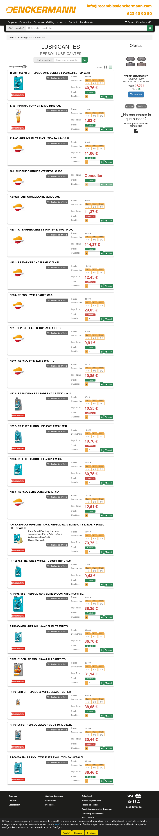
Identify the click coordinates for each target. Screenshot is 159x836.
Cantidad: (75, 96)
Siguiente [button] (142, 106)
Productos (39, 22)
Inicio (11, 37)
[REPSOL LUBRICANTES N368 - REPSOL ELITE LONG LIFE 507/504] (18, 502)
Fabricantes (25, 22)
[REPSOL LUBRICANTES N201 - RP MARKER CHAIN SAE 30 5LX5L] (18, 272)
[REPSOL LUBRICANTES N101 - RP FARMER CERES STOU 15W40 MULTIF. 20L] (18, 240)
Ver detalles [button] (136, 94)
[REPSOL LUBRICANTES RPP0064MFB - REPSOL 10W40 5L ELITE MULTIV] (18, 637)
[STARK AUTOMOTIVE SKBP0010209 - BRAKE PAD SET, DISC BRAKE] (136, 61)
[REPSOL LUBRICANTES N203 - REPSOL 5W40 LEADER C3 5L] (18, 305)
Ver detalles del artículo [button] (57, 78)
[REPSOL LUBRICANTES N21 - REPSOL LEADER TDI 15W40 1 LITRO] (18, 338)
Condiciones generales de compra (97, 809)
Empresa (12, 22)
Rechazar (78, 832)
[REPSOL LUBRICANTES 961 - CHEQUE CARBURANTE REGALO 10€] (18, 181)
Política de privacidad (91, 800)
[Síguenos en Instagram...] (138, 801)
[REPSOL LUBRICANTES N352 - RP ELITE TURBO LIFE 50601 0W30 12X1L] (18, 436)
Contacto (73, 22)
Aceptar (66, 832)
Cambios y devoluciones (93, 813)
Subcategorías (24, 37)
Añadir (109, 96)
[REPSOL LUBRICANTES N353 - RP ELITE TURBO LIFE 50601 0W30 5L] (18, 469)
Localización (86, 22)
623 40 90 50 (134, 807)
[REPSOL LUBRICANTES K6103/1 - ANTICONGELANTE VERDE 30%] (18, 207)
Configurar (91, 832)
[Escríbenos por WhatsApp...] (130, 801)
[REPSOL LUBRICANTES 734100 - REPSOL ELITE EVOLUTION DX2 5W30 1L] (18, 149)
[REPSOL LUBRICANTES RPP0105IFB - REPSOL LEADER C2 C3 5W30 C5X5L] (18, 735)
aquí (57, 824)
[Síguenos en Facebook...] (134, 801)
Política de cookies (90, 804)
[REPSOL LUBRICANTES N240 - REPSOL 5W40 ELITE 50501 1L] (18, 371)
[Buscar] (150, 28)
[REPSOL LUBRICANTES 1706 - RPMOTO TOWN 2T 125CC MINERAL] (18, 116)
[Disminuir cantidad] (86, 96)
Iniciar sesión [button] (145, 22)
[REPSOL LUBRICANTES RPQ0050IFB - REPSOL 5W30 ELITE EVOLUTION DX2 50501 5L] (18, 768)
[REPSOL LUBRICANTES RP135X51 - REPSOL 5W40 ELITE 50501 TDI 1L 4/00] (18, 571)
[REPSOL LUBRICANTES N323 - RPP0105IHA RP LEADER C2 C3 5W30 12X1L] (18, 404)
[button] (106, 67)
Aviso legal (87, 796)
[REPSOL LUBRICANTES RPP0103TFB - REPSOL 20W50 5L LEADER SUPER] (18, 702)
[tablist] (136, 79)
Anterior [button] (129, 106)
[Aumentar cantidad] (102, 96)
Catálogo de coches (56, 22)
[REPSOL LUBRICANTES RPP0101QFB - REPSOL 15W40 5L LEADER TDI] (18, 669)
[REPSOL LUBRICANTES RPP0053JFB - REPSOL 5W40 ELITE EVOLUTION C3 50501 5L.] (18, 604)
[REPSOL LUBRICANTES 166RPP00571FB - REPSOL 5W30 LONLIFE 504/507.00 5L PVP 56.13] (18, 83)
